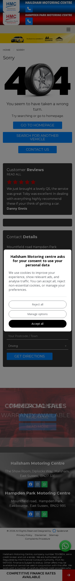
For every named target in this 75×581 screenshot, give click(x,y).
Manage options (37, 314)
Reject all (37, 304)
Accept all (37, 323)
